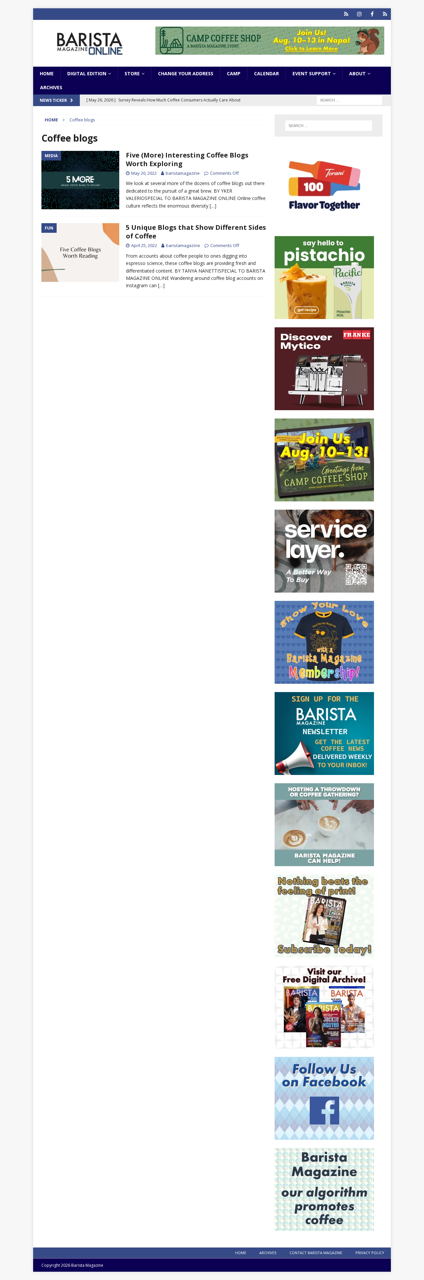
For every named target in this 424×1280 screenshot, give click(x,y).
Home (47, 73)
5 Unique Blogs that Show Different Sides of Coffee (196, 231)
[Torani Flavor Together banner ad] (324, 224)
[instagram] (359, 14)
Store (132, 73)
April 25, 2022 (144, 245)
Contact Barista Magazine (316, 1252)
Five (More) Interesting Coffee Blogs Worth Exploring (187, 159)
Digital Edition (86, 73)
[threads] (385, 14)
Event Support (311, 73)
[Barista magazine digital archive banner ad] (324, 1045)
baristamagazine (183, 173)
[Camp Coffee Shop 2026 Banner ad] (324, 497)
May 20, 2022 (144, 173)
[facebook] (372, 14)
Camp (233, 73)
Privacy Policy (369, 1252)
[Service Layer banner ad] (324, 589)
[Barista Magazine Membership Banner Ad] (324, 680)
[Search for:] (349, 100)
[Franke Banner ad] (324, 406)
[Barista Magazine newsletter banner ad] (324, 771)
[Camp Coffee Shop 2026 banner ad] (269, 51)
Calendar (266, 73)
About (357, 73)
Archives (51, 87)
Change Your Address (185, 73)
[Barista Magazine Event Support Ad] (324, 862)
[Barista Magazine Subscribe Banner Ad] (324, 953)
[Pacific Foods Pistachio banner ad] (324, 315)
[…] (213, 206)
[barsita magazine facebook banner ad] (324, 1136)
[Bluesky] (346, 14)
